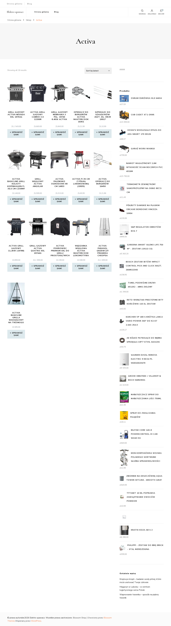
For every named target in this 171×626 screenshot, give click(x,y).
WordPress (36, 621)
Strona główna (14, 4)
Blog (29, 4)
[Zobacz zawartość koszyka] (161, 11)
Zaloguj (152, 14)
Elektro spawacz (15, 12)
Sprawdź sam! (17, 133)
